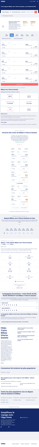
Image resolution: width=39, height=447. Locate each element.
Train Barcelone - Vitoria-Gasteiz (19, 397)
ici (28, 211)
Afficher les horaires (10, 110)
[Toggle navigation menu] (37, 1)
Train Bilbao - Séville (4, 402)
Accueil (2, 407)
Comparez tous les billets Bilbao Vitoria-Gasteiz (27, 384)
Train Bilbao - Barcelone (30, 400)
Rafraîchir (18, 144)
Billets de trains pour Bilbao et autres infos (9, 386)
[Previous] (4, 229)
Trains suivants (24, 207)
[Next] (36, 35)
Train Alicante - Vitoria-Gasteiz (31, 397)
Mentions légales (15, 443)
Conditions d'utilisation (24, 443)
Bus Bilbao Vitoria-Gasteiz (6, 383)
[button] (23, 12)
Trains (6, 407)
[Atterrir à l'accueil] (3, 1)
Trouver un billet (10, 97)
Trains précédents (15, 207)
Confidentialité (34, 443)
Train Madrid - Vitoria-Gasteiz (6, 397)
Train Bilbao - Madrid (17, 400)
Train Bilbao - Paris (4, 400)
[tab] (6, 38)
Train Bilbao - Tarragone (5, 372)
